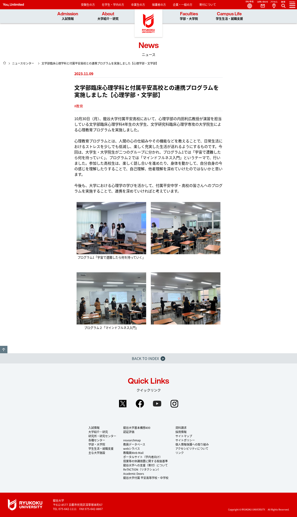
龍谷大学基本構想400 (136, 428)
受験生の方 (88, 4)
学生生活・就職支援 (100, 448)
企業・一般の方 (182, 4)
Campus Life (229, 16)
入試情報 (94, 428)
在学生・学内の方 (113, 4)
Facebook (140, 403)
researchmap (132, 440)
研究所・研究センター (102, 436)
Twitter (122, 403)
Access (273, 4)
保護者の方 (159, 4)
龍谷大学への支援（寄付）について (145, 465)
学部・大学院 (96, 444)
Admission (67, 16)
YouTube (157, 403)
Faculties (189, 16)
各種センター (96, 440)
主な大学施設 (96, 453)
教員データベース (134, 444)
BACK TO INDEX (148, 358)
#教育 (78, 105)
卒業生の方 (138, 4)
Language (247, 4)
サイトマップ (183, 436)
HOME (4, 63)
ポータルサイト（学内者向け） (142, 457)
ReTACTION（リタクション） (142, 469)
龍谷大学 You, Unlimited (148, 23)
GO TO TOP (3, 349)
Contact (260, 4)
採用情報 (181, 432)
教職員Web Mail (133, 453)
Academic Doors (133, 473)
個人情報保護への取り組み (192, 444)
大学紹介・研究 (98, 432)
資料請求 (181, 428)
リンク (179, 453)
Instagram (174, 403)
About (108, 16)
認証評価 (128, 432)
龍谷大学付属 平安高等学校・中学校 (145, 478)
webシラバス (131, 448)
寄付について (207, 4)
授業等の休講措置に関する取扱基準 (145, 461)
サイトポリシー (185, 440)
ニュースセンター (23, 63)
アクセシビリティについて (191, 448)
